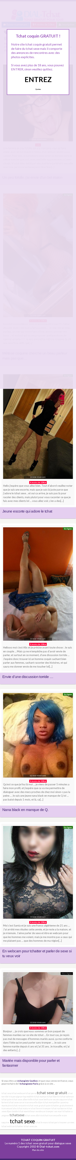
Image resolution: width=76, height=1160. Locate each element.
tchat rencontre (20, 1105)
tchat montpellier (51, 1102)
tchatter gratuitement (62, 1105)
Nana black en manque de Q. (25, 810)
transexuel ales (9, 1108)
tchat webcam (18, 1093)
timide (15, 1111)
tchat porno (31, 1093)
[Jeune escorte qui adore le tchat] (38, 427)
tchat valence (67, 1096)
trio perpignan (16, 1096)
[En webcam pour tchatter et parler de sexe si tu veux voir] (38, 873)
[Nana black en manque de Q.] (38, 736)
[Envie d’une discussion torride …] (38, 585)
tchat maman (40, 1096)
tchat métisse (8, 1126)
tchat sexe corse (16, 1102)
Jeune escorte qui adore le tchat (27, 511)
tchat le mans (41, 1122)
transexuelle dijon (34, 1102)
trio (41, 1115)
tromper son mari (54, 1111)
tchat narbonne (59, 1108)
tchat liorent (37, 1108)
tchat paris (54, 1122)
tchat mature (23, 1108)
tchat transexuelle (52, 1115)
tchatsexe (17, 1115)
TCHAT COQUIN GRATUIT (38, 1140)
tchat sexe (22, 1121)
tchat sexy (6, 1093)
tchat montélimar (26, 1111)
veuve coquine (60, 1099)
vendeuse (40, 1111)
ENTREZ (38, 79)
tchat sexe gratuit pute (39, 1105)
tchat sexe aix (30, 1126)
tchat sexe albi (32, 1115)
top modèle (28, 1096)
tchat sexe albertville (22, 1099)
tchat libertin (53, 1096)
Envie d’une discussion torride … (27, 677)
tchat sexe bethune (42, 1099)
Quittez (38, 89)
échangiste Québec (27, 1080)
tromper (47, 1108)
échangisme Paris (29, 1083)
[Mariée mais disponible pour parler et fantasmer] (38, 999)
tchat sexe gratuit (52, 1092)
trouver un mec (66, 1122)
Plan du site (38, 1150)
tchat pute (7, 1099)
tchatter (19, 1126)
